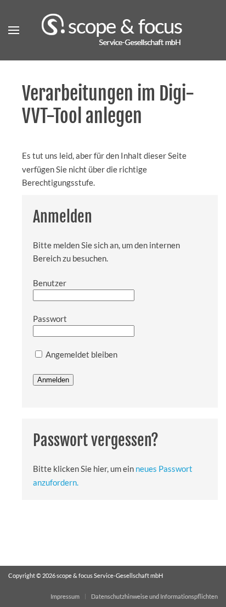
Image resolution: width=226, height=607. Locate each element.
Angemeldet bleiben (80, 354)
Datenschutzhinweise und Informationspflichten (154, 596)
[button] (13, 30)
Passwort (50, 319)
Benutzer (49, 283)
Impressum (65, 596)
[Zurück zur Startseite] (113, 30)
